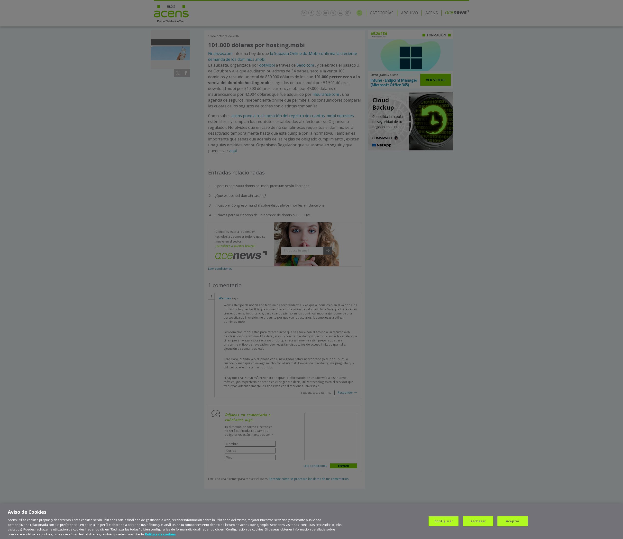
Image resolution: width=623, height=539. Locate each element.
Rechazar (478, 521)
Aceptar (512, 521)
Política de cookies (160, 534)
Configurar (443, 521)
